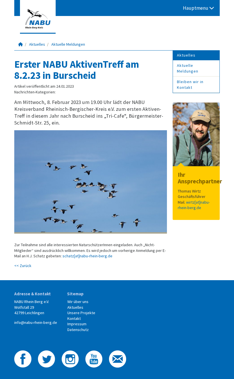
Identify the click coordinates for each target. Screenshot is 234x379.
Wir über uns (77, 301)
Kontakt (74, 318)
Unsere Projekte (81, 312)
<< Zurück (22, 265)
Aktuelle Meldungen (68, 44)
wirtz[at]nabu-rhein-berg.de (194, 205)
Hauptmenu (196, 8)
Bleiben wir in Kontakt (190, 84)
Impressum (76, 323)
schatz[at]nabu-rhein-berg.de (87, 255)
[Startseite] (20, 44)
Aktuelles (37, 44)
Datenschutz (78, 329)
